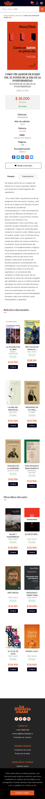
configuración (30, 785)
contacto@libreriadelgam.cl (22, 734)
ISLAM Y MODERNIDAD (13, 535)
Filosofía (19, 16)
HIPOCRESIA (13, 593)
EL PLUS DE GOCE (13, 652)
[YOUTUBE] (28, 719)
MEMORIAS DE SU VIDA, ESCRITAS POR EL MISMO (32, 408)
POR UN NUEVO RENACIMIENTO (32, 467)
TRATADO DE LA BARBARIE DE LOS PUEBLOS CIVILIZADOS (13, 467)
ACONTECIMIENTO (32, 534)
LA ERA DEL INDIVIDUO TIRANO (13, 408)
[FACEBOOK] (16, 719)
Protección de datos (22, 753)
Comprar (13, 367)
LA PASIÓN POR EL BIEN (13, 348)
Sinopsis (11, 176)
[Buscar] (42, 9)
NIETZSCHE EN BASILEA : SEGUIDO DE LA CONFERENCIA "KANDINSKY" (32, 348)
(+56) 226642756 (22, 730)
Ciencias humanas (9, 16)
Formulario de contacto (22, 737)
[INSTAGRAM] (24, 719)
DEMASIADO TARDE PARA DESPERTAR (32, 594)
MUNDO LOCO (32, 651)
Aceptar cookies (22, 793)
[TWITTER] (20, 719)
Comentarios (27, 176)
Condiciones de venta (22, 750)
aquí (10, 785)
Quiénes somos (22, 766)
